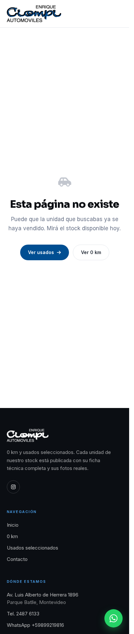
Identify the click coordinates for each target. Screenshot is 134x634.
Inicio (13, 525)
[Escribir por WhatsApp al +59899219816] (113, 618)
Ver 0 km (91, 252)
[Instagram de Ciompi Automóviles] (13, 486)
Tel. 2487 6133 (23, 614)
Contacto (17, 559)
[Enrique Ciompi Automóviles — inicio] (34, 13)
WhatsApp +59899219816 (35, 625)
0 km (12, 536)
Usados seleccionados (32, 548)
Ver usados (41, 252)
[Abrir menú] (115, 13)
